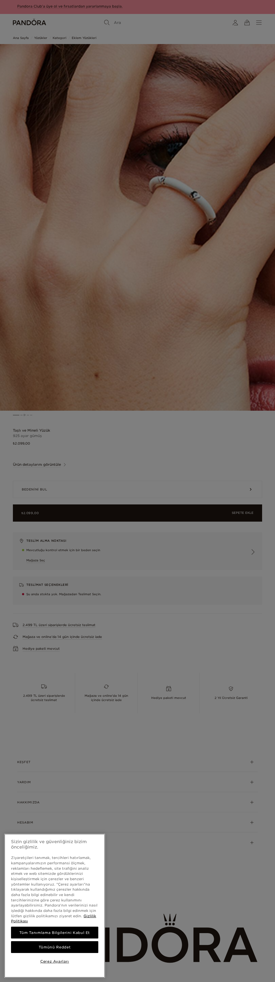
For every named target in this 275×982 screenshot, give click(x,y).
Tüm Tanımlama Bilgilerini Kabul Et (54, 932)
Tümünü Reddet (55, 947)
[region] (54, 906)
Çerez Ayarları (54, 961)
